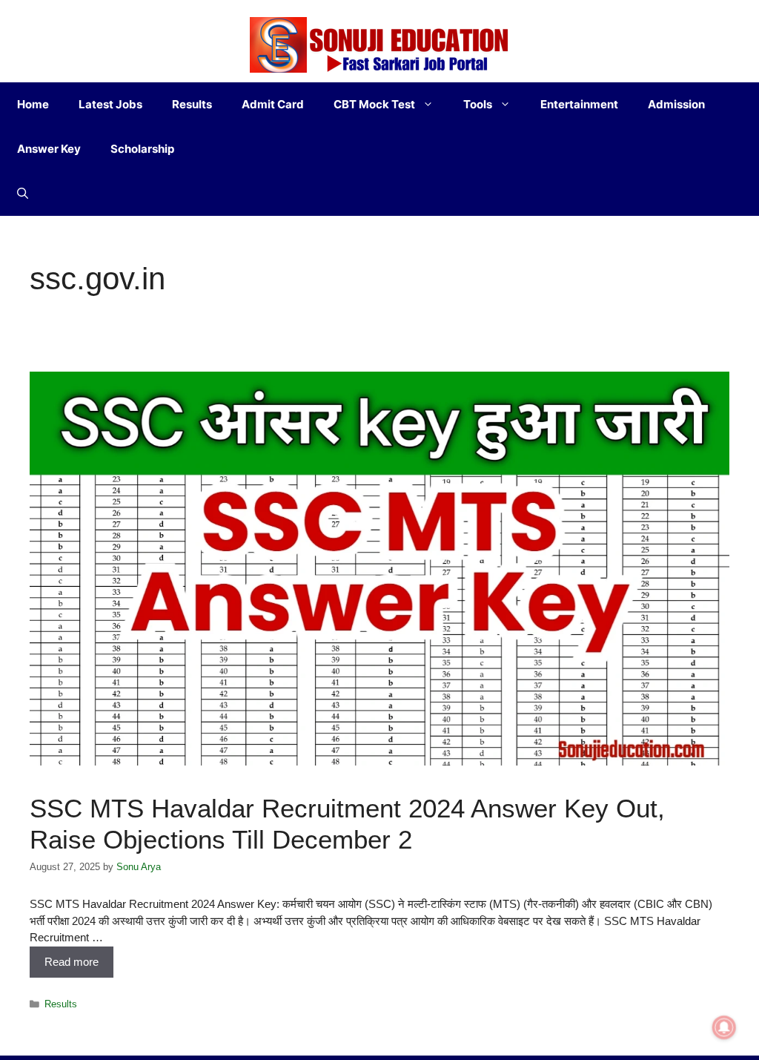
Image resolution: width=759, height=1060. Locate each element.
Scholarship (142, 149)
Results (192, 104)
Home (33, 104)
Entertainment (579, 104)
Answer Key (49, 149)
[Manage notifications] (724, 1027)
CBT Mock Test (374, 104)
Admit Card (273, 104)
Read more (71, 961)
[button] (22, 193)
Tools (477, 104)
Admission (676, 104)
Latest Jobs (110, 104)
